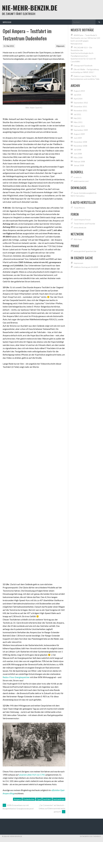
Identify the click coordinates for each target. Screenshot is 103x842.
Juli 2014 (77, 95)
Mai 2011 (77, 118)
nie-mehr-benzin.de (29, 7)
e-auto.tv (78, 177)
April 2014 (78, 98)
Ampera (17, 799)
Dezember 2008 (80, 142)
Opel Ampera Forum (82, 219)
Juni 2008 (78, 153)
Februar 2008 (79, 161)
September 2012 (81, 102)
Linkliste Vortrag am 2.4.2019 (86, 267)
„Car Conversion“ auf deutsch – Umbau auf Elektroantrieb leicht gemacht (52, 808)
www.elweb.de (80, 227)
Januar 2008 (79, 165)
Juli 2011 (77, 114)
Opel (38, 799)
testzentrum (59, 799)
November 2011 (80, 110)
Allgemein (60, 46)
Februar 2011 (79, 126)
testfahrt (47, 799)
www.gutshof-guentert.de (85, 251)
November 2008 (80, 146)
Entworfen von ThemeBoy (90, 836)
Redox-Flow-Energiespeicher (16, 677)
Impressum (7, 22)
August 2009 (79, 134)
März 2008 (78, 157)
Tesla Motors (79, 208)
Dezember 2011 (80, 106)
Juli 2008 (77, 149)
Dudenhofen (28, 799)
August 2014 (79, 91)
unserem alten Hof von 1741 (32, 774)
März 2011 (78, 122)
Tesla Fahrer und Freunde (84, 223)
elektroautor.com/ (81, 181)
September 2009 (81, 130)
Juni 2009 (78, 138)
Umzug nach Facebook (83, 65)
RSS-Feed (78, 239)
